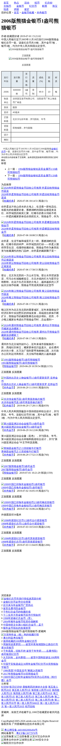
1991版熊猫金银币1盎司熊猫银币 (19, 363)
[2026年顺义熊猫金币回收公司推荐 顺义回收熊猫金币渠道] (30, 294)
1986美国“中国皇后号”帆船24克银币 (23, 670)
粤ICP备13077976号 (27, 733)
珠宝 (54, 6)
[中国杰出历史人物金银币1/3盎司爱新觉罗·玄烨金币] (30, 381)
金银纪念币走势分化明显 (17, 602)
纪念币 (33, 6)
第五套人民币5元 (21, 690)
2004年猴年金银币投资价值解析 (20, 621)
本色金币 (9, 387)
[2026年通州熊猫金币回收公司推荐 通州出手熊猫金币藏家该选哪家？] (30, 328)
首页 (16, 12)
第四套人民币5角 (22, 693)
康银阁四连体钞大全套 (35, 686)
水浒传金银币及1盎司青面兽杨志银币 (22, 402)
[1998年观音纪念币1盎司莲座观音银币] (23, 538)
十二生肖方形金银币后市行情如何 (22, 615)
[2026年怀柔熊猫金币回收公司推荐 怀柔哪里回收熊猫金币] (30, 225)
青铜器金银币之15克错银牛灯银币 (20, 451)
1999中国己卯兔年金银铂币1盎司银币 (22, 487)
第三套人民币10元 (43, 693)
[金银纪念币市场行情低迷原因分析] (21, 598)
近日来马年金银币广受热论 (18, 605)
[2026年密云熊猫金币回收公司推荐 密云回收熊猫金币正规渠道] (30, 260)
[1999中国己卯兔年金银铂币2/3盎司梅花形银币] (27, 502)
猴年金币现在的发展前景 (17, 628)
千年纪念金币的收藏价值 (17, 611)
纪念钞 (5, 686)
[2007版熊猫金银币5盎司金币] (18, 466)
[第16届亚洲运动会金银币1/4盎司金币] (22, 423)
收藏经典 (9, 201)
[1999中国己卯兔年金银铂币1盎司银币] (23, 484)
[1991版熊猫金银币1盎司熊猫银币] (20, 359)
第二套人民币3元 (25, 700)
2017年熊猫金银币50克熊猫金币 (20, 673)
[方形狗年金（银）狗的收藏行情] (20, 634)
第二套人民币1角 (44, 700)
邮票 (44, 6)
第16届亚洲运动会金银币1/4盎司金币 (21, 427)
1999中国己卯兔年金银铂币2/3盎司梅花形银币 (26, 505)
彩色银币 (9, 405)
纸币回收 (30, 706)
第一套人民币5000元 (28, 703)
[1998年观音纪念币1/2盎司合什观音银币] (24, 520)
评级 (16, 9)
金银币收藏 (28, 12)
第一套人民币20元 (14, 706)
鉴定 (26, 9)
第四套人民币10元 (41, 690)
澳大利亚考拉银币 (13, 637)
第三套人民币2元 (25, 696)
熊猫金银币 (10, 366)
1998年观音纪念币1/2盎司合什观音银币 (22, 523)
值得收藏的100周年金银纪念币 (20, 641)
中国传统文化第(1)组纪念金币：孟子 (23, 624)
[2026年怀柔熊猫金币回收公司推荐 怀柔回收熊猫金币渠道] (30, 191)
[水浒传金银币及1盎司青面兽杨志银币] (23, 399)
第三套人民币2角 (44, 696)
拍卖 (6, 9)
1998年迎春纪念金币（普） (18, 618)
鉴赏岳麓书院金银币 (14, 608)
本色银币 (42, 12)
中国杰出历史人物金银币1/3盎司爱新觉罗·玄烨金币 (29, 384)
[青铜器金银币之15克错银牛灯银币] (21, 448)
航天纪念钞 (15, 686)
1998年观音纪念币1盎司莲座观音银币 (22, 541)
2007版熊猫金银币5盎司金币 (17, 469)
